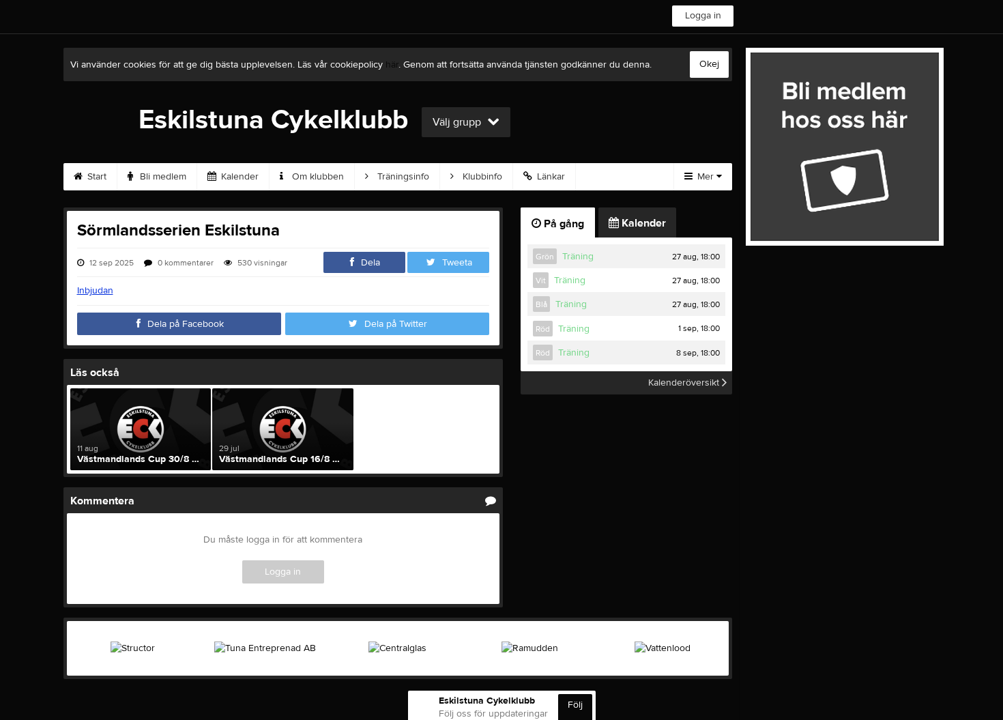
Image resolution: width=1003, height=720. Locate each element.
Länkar (549, 177)
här (392, 65)
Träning (578, 256)
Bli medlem (161, 177)
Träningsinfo (402, 177)
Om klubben (316, 177)
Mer (705, 177)
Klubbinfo (481, 177)
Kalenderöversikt (685, 383)
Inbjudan (95, 291)
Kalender (238, 177)
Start (95, 177)
